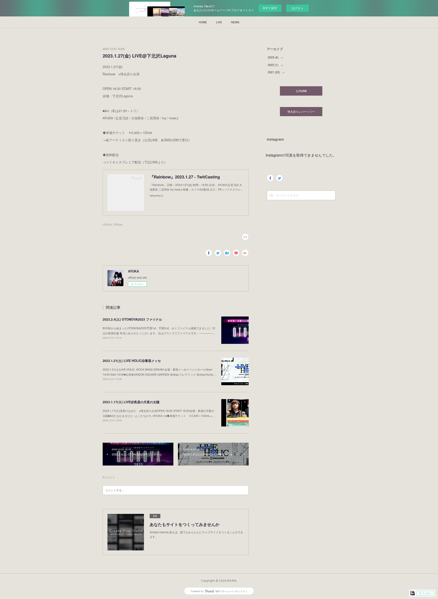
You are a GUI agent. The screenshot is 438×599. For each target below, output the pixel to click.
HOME (203, 22)
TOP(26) (117, 224)
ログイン (297, 8)
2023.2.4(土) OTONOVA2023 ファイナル (132, 319)
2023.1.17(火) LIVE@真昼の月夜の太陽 (131, 402)
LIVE (219, 22)
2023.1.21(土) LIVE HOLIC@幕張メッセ (132, 360)
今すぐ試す (270, 8)
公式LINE (301, 91)
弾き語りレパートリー (301, 111)
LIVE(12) (107, 224)
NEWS (235, 22)
